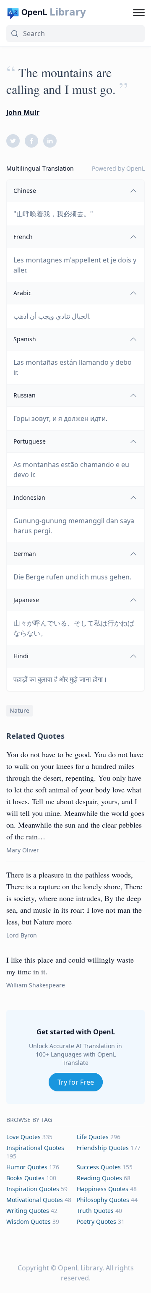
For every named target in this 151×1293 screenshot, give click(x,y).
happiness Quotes (102, 1189)
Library (67, 11)
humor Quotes (26, 1167)
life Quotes (93, 1137)
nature (19, 710)
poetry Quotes (96, 1221)
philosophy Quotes (103, 1200)
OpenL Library (80, 1267)
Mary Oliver (22, 850)
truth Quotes (95, 1211)
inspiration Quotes (32, 1189)
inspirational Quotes (35, 1148)
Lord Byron (21, 935)
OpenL (135, 168)
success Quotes (99, 1167)
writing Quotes (27, 1211)
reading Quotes (99, 1178)
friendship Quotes (103, 1148)
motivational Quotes (34, 1200)
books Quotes (25, 1178)
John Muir (22, 112)
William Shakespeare (35, 985)
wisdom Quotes (28, 1221)
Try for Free (75, 1082)
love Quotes (23, 1137)
